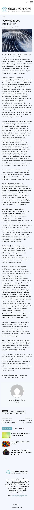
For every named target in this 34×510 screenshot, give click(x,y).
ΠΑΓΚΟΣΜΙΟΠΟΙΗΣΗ (20, 413)
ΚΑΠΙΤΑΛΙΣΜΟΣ (21, 411)
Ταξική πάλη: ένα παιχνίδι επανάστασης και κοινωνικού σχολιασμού (21, 452)
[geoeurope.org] (17, 9)
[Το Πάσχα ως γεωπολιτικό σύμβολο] (6, 444)
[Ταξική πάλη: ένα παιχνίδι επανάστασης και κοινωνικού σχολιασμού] (6, 452)
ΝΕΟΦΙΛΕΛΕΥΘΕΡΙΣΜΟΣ (8, 413)
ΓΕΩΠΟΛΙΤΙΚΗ (12, 411)
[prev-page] (3, 459)
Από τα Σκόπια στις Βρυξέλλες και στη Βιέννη (9, 421)
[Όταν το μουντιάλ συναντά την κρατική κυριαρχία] (6, 435)
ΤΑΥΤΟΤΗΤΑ (16, 504)
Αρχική (3, 16)
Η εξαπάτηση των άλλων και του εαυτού (25, 421)
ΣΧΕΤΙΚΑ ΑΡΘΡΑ (6, 428)
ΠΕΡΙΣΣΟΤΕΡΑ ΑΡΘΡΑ (19, 428)
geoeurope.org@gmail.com (19, 495)
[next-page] (6, 459)
